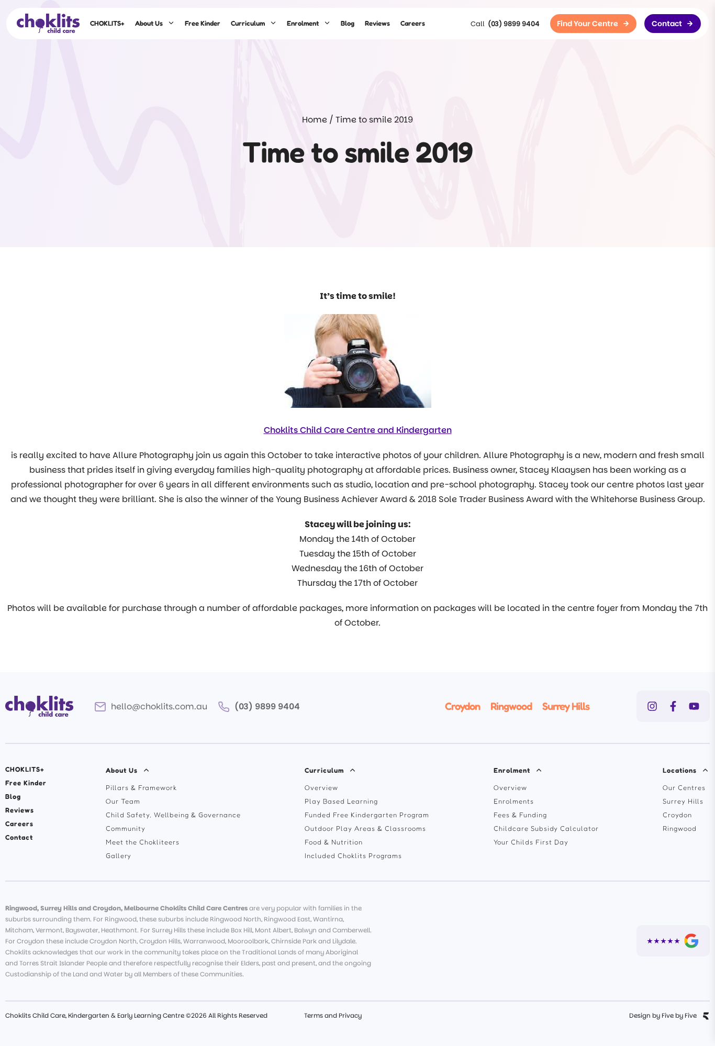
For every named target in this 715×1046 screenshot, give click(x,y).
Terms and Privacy (333, 1015)
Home (314, 120)
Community (126, 828)
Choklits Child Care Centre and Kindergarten (358, 430)
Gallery (118, 855)
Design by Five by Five (663, 1015)
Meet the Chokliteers (143, 842)
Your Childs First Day (531, 842)
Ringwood (511, 706)
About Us (149, 23)
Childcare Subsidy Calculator (546, 828)
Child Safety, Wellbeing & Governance (173, 814)
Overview (321, 787)
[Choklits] (48, 23)
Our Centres (684, 787)
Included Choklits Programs (353, 855)
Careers (412, 23)
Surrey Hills (565, 706)
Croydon (462, 706)
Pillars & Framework (141, 787)
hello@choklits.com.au (159, 706)
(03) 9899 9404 (514, 24)
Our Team (123, 801)
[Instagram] (652, 706)
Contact (19, 837)
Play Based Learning (341, 801)
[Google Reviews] (673, 941)
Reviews (377, 23)
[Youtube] (694, 706)
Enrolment (303, 23)
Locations (680, 770)
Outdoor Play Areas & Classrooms (365, 828)
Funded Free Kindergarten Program (367, 814)
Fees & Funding (520, 814)
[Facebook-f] (673, 706)
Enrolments (514, 801)
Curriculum (248, 23)
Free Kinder (202, 23)
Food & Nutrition (334, 842)
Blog (347, 23)
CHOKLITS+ (107, 23)
